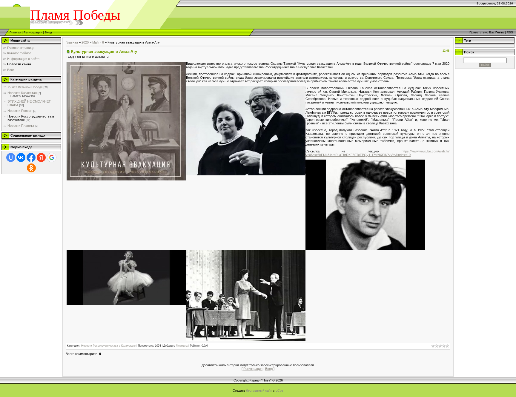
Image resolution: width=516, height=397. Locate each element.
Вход (48, 32)
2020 (85, 42)
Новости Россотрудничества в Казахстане (108, 345)
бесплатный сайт (259, 390)
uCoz (279, 390)
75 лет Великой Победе (25, 87)
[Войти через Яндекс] (41, 157)
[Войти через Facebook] (31, 157)
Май (95, 42)
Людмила (182, 345)
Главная (15, 32)
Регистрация (33, 32)
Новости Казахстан (22, 93)
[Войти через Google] (51, 157)
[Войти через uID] (10, 157)
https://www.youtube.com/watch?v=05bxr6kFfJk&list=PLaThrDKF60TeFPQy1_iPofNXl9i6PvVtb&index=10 (377, 153)
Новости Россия (19, 110)
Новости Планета (20, 125)
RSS (510, 32)
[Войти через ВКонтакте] (20, 157)
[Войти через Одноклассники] (31, 167)
